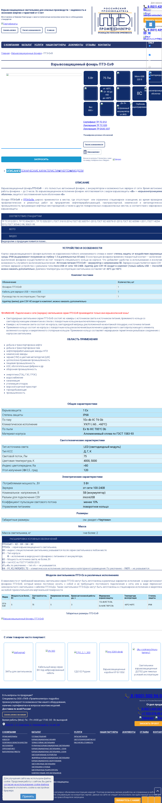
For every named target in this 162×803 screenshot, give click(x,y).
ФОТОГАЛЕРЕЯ (7, 746)
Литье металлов (80, 736)
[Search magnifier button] (150, 24)
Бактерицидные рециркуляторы (45, 770)
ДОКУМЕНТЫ (75, 44)
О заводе (50, 30)
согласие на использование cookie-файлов (26, 784)
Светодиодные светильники (43, 764)
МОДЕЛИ (78, 170)
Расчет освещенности (31, 30)
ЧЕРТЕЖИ (67, 170)
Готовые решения (39, 736)
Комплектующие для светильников (46, 773)
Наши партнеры (56, 44)
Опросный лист (93, 152)
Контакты (104, 44)
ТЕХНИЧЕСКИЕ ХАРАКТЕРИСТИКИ (41, 170)
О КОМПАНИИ (11, 44)
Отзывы (91, 44)
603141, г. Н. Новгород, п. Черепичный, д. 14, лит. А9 (32, 724)
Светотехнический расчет (85, 739)
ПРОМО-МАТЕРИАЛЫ (9, 736)
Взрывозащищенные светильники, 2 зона (49, 752)
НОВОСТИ (5, 739)
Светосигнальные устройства (44, 755)
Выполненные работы (11, 752)
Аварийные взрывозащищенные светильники (50, 758)
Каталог (27, 44)
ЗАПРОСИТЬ (41, 159)
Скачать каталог (9, 30)
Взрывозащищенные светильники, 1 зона (49, 749)
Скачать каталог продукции (15, 714)
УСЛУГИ (38, 44)
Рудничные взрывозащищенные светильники (51, 746)
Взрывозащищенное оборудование (46, 761)
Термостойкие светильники (43, 742)
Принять (28, 796)
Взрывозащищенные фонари (44, 739)
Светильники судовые (41, 767)
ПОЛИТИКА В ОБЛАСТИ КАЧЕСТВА (14, 742)
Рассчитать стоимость (83, 742)
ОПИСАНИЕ (13, 170)
